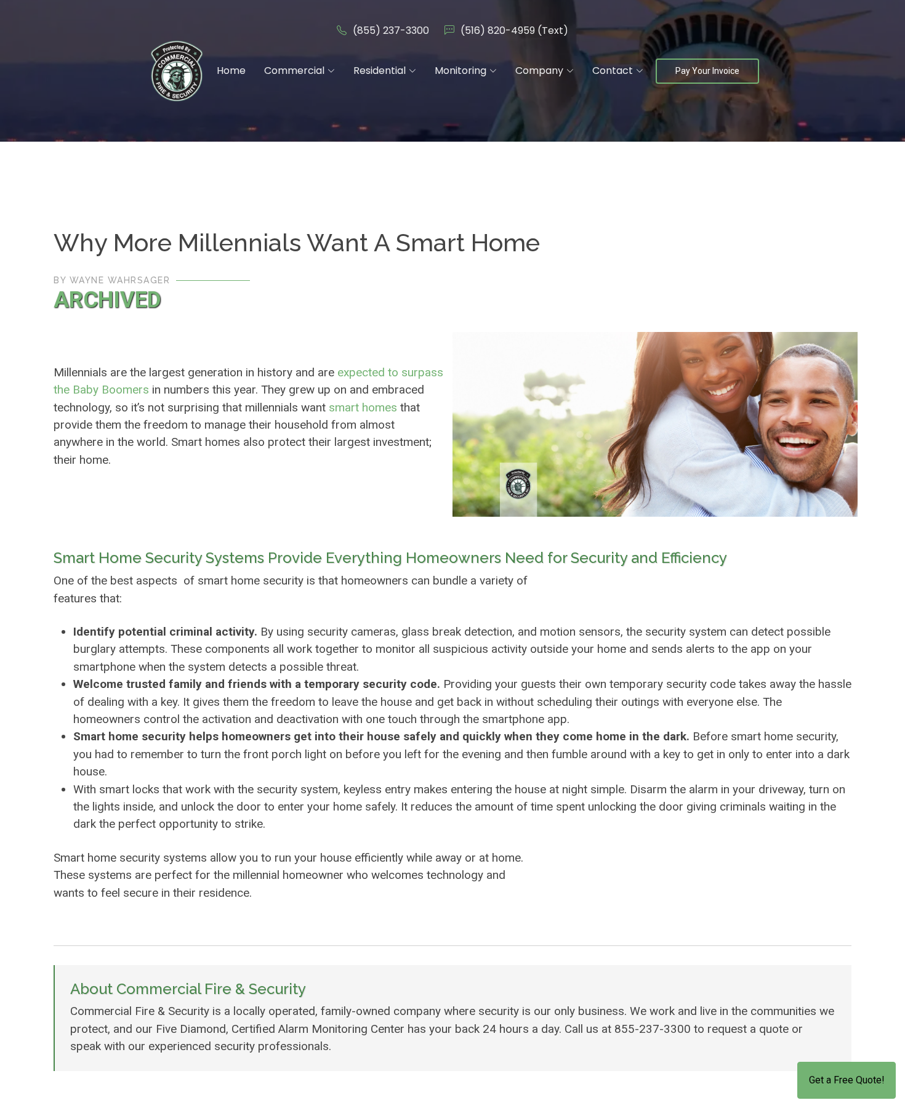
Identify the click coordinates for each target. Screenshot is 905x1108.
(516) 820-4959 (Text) (514, 30)
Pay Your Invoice (707, 71)
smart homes (363, 407)
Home (231, 70)
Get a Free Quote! (847, 1080)
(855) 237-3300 (391, 30)
